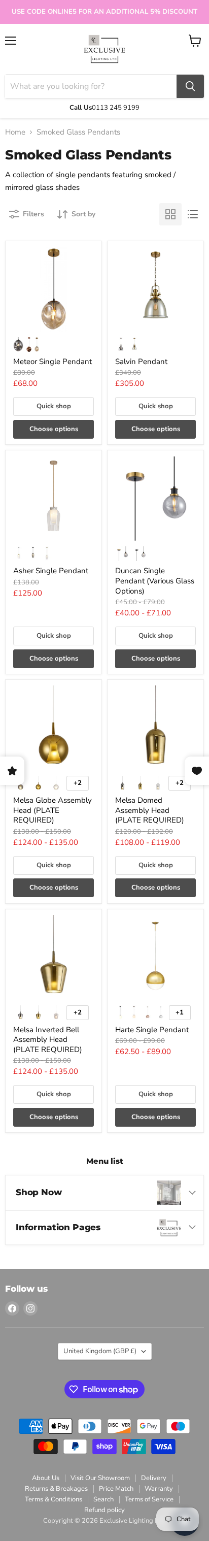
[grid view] (170, 214)
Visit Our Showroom (100, 1478)
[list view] (193, 214)
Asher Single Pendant (50, 571)
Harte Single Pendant (152, 1030)
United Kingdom (99, 1351)
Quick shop (54, 406)
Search (103, 1499)
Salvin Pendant (141, 361)
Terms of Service (149, 1499)
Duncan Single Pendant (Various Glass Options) (154, 581)
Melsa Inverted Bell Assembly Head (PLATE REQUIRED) (47, 1040)
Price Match (116, 1488)
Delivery (153, 1478)
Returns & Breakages (56, 1488)
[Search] (190, 86)
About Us (45, 1478)
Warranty (159, 1488)
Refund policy (104, 1510)
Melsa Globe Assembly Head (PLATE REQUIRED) (52, 810)
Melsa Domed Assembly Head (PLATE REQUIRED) (149, 810)
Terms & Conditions (53, 1499)
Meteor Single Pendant (52, 361)
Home (15, 132)
